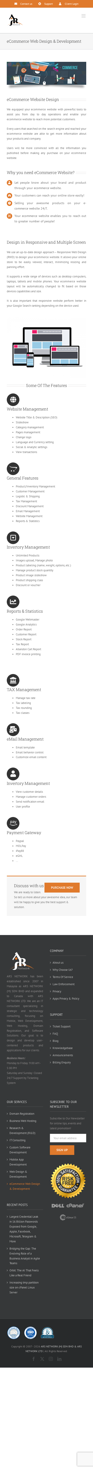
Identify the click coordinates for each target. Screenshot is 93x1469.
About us (58, 962)
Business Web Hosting (22, 1121)
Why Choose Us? (63, 970)
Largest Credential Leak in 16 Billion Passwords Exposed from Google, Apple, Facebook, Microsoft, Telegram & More (23, 1229)
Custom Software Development (19, 1149)
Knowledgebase (63, 1048)
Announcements (63, 1055)
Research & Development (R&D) (22, 1130)
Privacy (57, 991)
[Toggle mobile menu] (83, 15)
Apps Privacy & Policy (66, 998)
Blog (55, 1041)
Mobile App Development (18, 1162)
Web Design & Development (18, 1174)
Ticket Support (61, 1026)
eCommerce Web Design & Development (24, 1186)
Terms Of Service (63, 977)
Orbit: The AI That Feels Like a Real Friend (24, 1272)
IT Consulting (17, 1140)
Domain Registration (21, 1114)
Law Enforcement (63, 984)
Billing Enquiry (62, 1062)
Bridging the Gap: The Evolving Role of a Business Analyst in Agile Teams (24, 1256)
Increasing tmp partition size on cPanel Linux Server (24, 1287)
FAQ (55, 1034)
